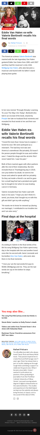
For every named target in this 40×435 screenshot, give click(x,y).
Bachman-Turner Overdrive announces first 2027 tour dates (18, 334)
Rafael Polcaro (16, 43)
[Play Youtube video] (20, 230)
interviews (32, 343)
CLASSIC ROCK (30, 341)
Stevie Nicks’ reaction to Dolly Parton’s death (19, 322)
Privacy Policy (10, 422)
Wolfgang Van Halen (10, 68)
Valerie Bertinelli (25, 56)
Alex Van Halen (16, 256)
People (4, 119)
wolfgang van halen (21, 344)
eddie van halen (7, 343)
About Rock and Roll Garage (27, 422)
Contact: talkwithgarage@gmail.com (20, 421)
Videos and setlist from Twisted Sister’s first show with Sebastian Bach (19, 328)
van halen (9, 344)
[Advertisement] (20, 92)
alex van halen (20, 341)
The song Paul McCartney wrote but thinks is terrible (19, 317)
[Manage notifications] (35, 430)
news (3, 344)
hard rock (24, 343)
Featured (16, 343)
